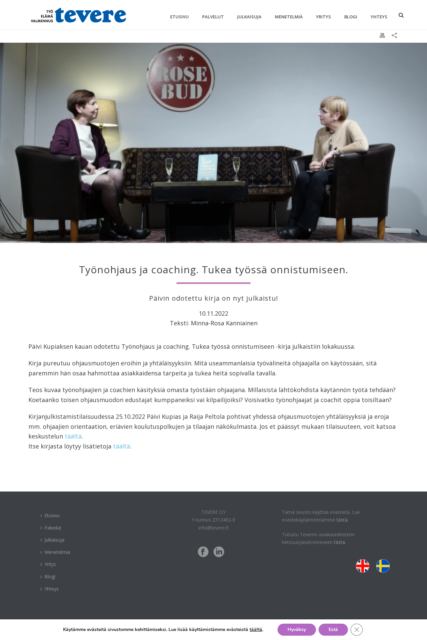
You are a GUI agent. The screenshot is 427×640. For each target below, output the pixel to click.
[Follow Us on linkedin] (219, 552)
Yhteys (379, 17)
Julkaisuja (249, 17)
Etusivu (179, 17)
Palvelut (213, 17)
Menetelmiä (289, 17)
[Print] (382, 34)
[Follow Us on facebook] (203, 552)
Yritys (323, 17)
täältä (73, 436)
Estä (333, 629)
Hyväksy (297, 629)
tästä (339, 542)
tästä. (343, 520)
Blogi (350, 17)
